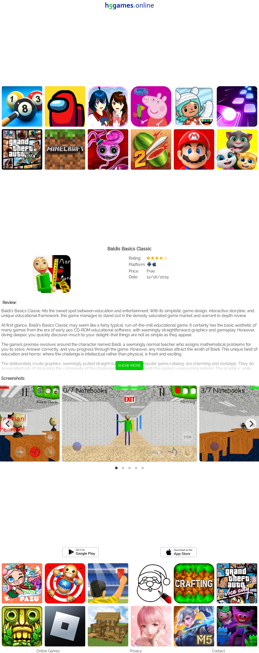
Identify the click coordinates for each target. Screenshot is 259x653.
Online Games (48, 651)
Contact (218, 651)
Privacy (136, 651)
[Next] (250, 424)
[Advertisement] (129, 48)
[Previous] (8, 424)
